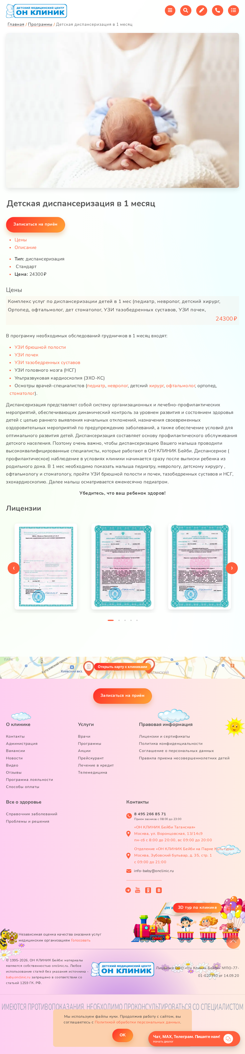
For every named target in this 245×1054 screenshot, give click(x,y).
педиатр (96, 386)
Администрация (22, 743)
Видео (12, 765)
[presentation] (14, 568)
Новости (14, 758)
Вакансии (15, 750)
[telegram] (128, 890)
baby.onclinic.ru (18, 977)
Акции (84, 750)
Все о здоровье (23, 802)
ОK (123, 1035)
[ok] (148, 890)
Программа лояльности (29, 779)
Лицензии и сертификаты (164, 736)
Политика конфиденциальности (171, 743)
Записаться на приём (122, 695)
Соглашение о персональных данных (176, 750)
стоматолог (22, 393)
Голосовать (81, 940)
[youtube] (138, 890)
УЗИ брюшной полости (40, 347)
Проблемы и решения (28, 821)
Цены (21, 240)
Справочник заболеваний (31, 814)
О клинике (18, 724)
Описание (26, 247)
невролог (118, 386)
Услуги (86, 724)
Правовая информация (166, 724)
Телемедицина (92, 772)
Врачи (84, 736)
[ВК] (159, 890)
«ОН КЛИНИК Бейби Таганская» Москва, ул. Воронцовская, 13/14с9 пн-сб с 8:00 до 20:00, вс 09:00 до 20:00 (173, 834)
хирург (156, 386)
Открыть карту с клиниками (122, 667)
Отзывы (14, 772)
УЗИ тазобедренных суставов (47, 363)
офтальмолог (180, 386)
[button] (110, 621)
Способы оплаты (22, 786)
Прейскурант (91, 758)
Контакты (15, 736)
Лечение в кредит (96, 765)
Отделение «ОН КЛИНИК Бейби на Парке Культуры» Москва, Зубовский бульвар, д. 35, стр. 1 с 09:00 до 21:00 (184, 855)
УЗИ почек (27, 355)
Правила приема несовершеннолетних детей (184, 758)
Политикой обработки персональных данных (137, 1022)
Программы (89, 743)
